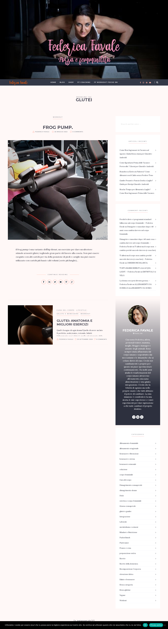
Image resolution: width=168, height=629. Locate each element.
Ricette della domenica (129, 564)
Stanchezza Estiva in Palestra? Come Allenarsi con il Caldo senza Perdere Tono (136, 173)
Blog (62, 82)
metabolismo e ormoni (129, 527)
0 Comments (78, 132)
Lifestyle (81, 310)
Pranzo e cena (125, 548)
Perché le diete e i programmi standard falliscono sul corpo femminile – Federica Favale (136, 223)
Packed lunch (125, 538)
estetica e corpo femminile (130, 501)
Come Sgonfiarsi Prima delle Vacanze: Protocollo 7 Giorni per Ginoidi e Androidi (137, 165)
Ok (145, 625)
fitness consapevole (128, 506)
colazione (123, 469)
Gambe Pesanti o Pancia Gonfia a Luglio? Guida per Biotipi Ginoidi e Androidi (136, 182)
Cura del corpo (65, 310)
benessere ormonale (128, 464)
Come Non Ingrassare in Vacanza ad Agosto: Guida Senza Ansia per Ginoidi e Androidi (136, 154)
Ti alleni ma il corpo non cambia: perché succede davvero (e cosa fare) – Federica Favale (136, 259)
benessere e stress (127, 459)
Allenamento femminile (129, 443)
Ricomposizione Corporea (130, 569)
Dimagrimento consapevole (131, 485)
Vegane (122, 595)
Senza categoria (126, 585)
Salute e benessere (68, 314)
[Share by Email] (60, 284)
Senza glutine (125, 590)
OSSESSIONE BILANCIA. (137, 263)
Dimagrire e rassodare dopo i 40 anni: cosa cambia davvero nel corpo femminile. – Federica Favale (137, 243)
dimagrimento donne (128, 490)
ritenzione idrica (126, 574)
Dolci (122, 496)
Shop (71, 82)
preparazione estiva (128, 553)
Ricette (122, 558)
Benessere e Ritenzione (129, 454)
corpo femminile (126, 475)
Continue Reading (58, 274)
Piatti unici (124, 543)
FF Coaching (83, 82)
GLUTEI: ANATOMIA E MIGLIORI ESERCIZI (74, 322)
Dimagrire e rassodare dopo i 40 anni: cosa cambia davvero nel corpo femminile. (137, 230)
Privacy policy (156, 625)
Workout (58, 117)
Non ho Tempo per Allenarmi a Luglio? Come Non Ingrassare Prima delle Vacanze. (137, 191)
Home (53, 82)
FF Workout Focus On (106, 82)
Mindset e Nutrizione (128, 532)
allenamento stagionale (129, 448)
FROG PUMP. (58, 127)
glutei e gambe (125, 511)
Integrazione (125, 517)
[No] (164, 625)
